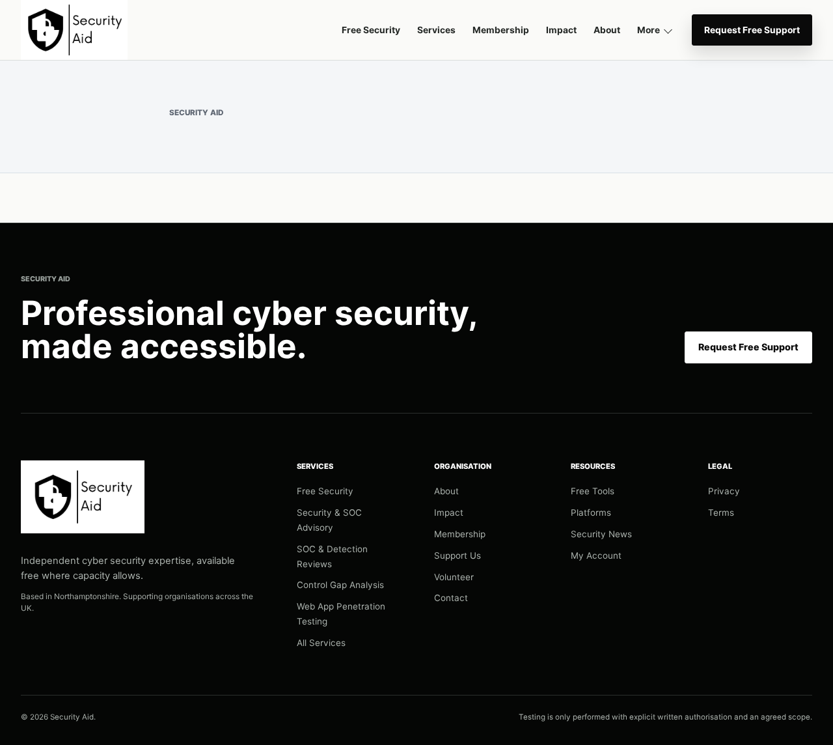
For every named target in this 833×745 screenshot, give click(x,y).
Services (436, 30)
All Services (321, 643)
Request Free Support (752, 30)
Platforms (591, 512)
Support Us (457, 555)
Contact (451, 598)
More (648, 30)
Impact (561, 30)
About (607, 30)
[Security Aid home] (74, 30)
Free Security (371, 30)
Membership (500, 30)
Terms (721, 512)
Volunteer (454, 577)
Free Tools (592, 491)
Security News (601, 534)
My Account (596, 555)
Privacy (724, 491)
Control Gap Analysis (340, 585)
